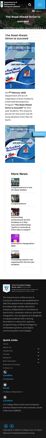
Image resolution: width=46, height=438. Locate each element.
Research (7, 358)
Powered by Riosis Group (23, 433)
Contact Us (8, 368)
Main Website (40, 4)
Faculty (6, 354)
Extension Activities (11, 364)
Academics (8, 351)
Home (5, 344)
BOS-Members (9, 361)
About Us (7, 347)
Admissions (39, 134)
